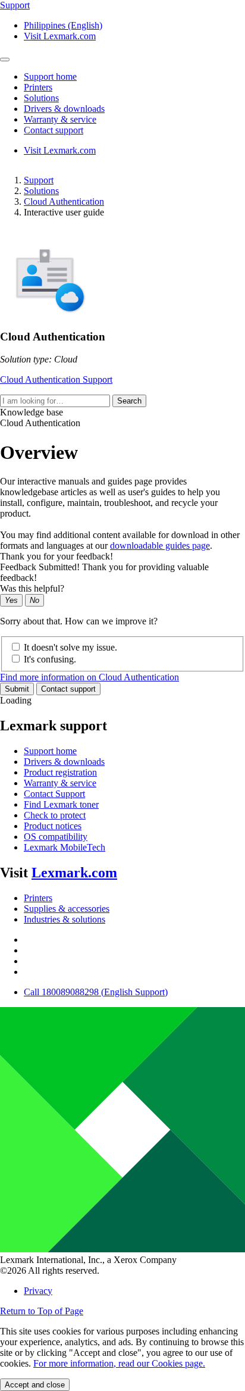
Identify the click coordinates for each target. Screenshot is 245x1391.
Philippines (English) (63, 25)
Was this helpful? (32, 588)
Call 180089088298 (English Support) (96, 992)
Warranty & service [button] (60, 119)
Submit (17, 688)
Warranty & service (60, 783)
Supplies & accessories (66, 909)
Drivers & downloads (64, 762)
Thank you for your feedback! (56, 556)
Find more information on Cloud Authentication (89, 677)
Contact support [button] (53, 130)
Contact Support (54, 794)
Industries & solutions (64, 919)
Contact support (68, 688)
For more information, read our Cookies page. (119, 1363)
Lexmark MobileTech (64, 847)
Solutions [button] (41, 98)
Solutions (41, 191)
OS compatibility (55, 837)
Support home (50, 751)
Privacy (38, 1291)
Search (129, 400)
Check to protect (55, 815)
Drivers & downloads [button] (64, 109)
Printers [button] (38, 87)
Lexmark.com (74, 872)
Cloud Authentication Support (56, 379)
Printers (38, 898)
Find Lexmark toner (61, 804)
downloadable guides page (160, 545)
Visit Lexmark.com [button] (60, 36)
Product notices (52, 826)
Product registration (60, 772)
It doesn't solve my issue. (70, 647)
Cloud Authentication (64, 201)
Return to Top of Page (41, 1311)
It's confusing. (50, 659)
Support (39, 180)
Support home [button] (50, 76)
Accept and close (35, 1384)
